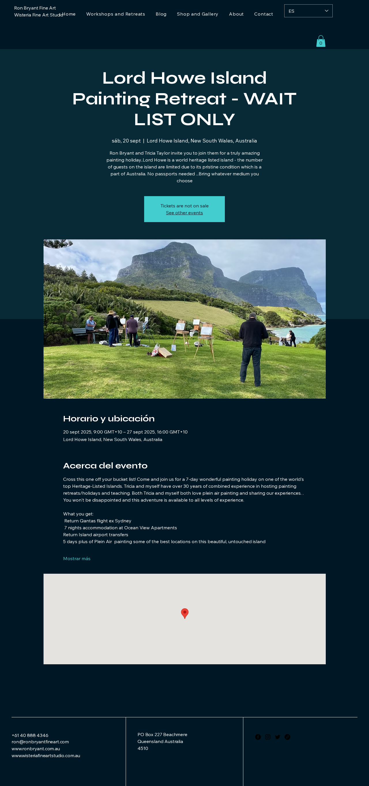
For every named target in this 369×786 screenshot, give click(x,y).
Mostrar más (77, 558)
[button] (321, 41)
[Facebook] (258, 737)
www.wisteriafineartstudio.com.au (46, 755)
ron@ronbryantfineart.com (40, 741)
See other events (184, 212)
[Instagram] (267, 737)
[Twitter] (277, 737)
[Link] (287, 737)
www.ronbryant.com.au (36, 748)
